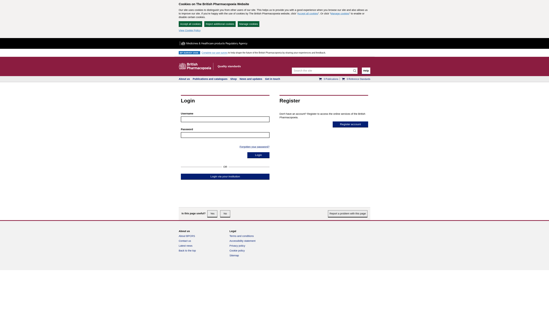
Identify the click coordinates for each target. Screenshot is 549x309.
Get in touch (272, 79)
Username (187, 113)
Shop (233, 79)
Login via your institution (225, 176)
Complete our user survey (215, 53)
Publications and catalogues (210, 79)
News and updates (251, 79)
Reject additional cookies (220, 24)
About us (184, 79)
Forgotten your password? (254, 146)
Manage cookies (340, 13)
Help (366, 70)
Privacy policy (237, 245)
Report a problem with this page (348, 213)
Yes (212, 213)
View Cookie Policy (190, 30)
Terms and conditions (241, 236)
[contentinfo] (274, 245)
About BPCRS (187, 236)
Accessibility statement (242, 240)
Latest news (185, 245)
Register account (350, 124)
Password (187, 129)
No (225, 213)
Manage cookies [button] (248, 24)
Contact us (185, 240)
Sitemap (234, 255)
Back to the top (187, 250)
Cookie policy (237, 250)
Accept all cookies (308, 13)
